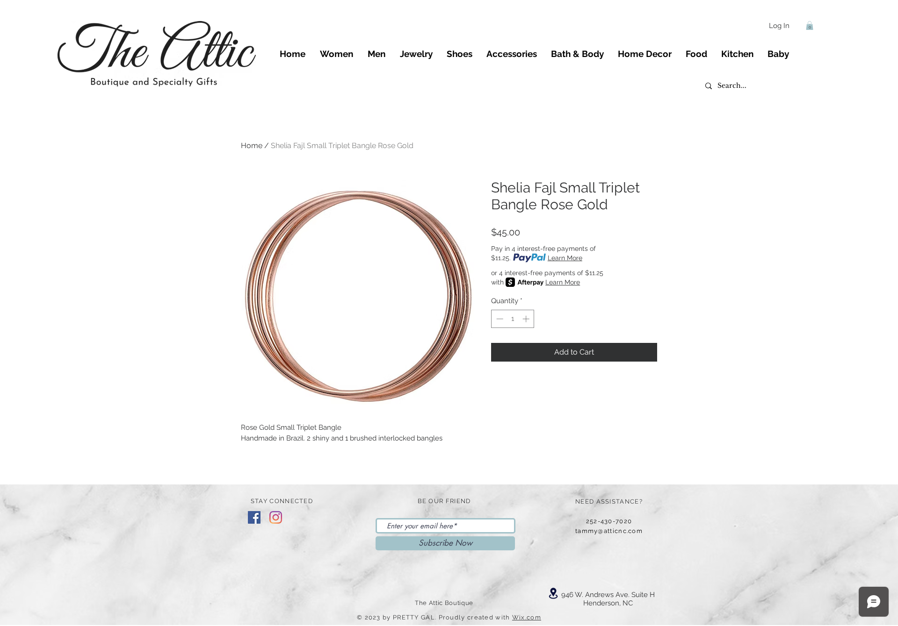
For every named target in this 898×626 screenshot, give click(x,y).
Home (251, 145)
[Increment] (527, 318)
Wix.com (526, 617)
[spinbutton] (513, 318)
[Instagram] (275, 517)
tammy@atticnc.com (609, 530)
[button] (809, 25)
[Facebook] (254, 517)
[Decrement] (498, 318)
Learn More (565, 258)
